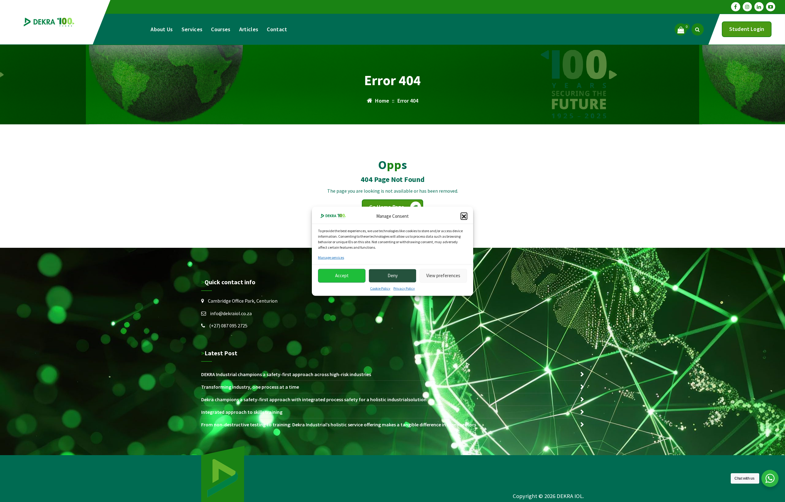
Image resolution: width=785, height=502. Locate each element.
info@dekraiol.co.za (231, 313)
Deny (393, 275)
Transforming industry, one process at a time (250, 387)
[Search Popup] (697, 29)
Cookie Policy (380, 288)
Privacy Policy (404, 288)
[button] (464, 216)
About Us (162, 29)
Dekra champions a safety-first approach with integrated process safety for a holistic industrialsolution (314, 399)
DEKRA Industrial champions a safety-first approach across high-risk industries (286, 374)
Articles (248, 29)
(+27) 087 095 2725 (228, 326)
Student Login (746, 28)
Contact (277, 29)
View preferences (443, 275)
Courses (220, 29)
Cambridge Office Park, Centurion (243, 301)
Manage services (331, 257)
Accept (342, 275)
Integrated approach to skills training (241, 412)
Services (192, 29)
